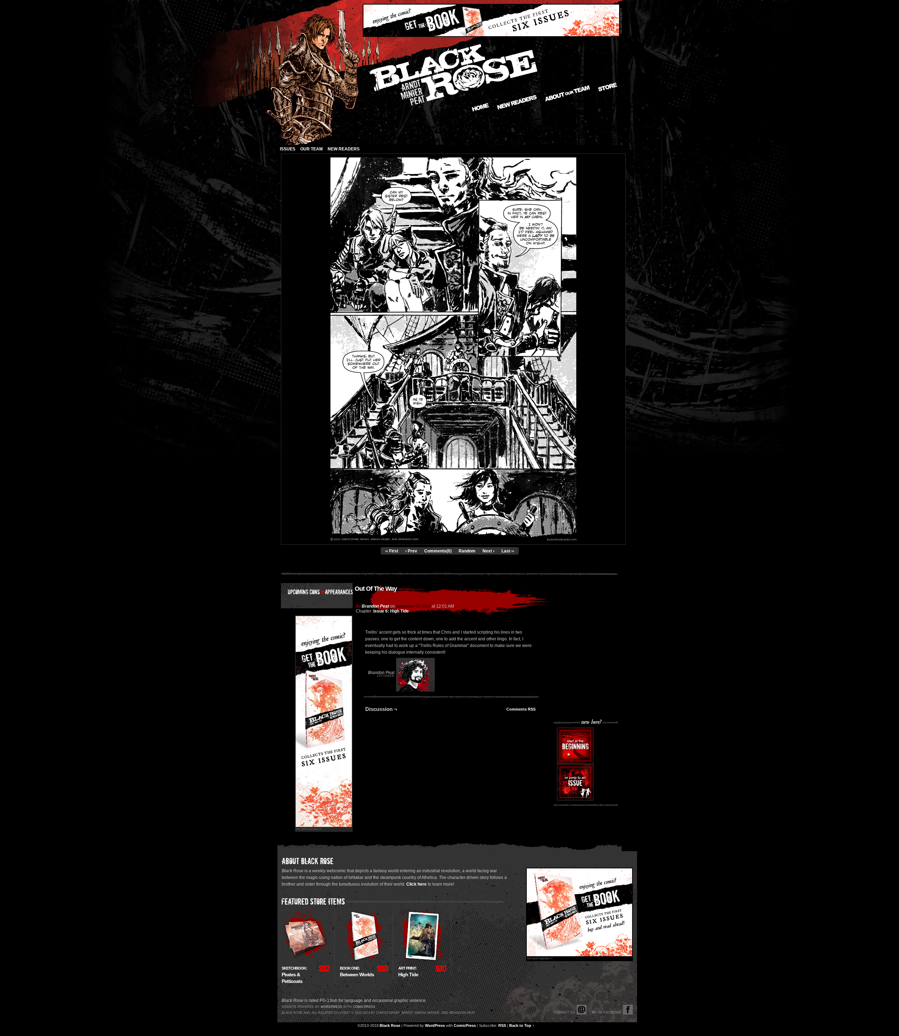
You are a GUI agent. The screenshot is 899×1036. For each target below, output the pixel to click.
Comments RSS (521, 709)
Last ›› (507, 551)
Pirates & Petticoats (294, 975)
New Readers (517, 102)
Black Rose (390, 1025)
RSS (502, 1025)
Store (607, 87)
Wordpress (331, 1007)
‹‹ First (391, 551)
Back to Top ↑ (521, 1025)
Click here (416, 884)
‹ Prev (411, 551)
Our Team (311, 149)
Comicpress (364, 1007)
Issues (287, 149)
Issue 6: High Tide (391, 611)
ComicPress (465, 1025)
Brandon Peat (375, 606)
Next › (488, 551)
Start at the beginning (575, 745)
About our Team (567, 93)
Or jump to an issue (575, 782)
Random (467, 551)
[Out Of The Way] (453, 539)
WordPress (435, 1025)
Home (480, 107)
